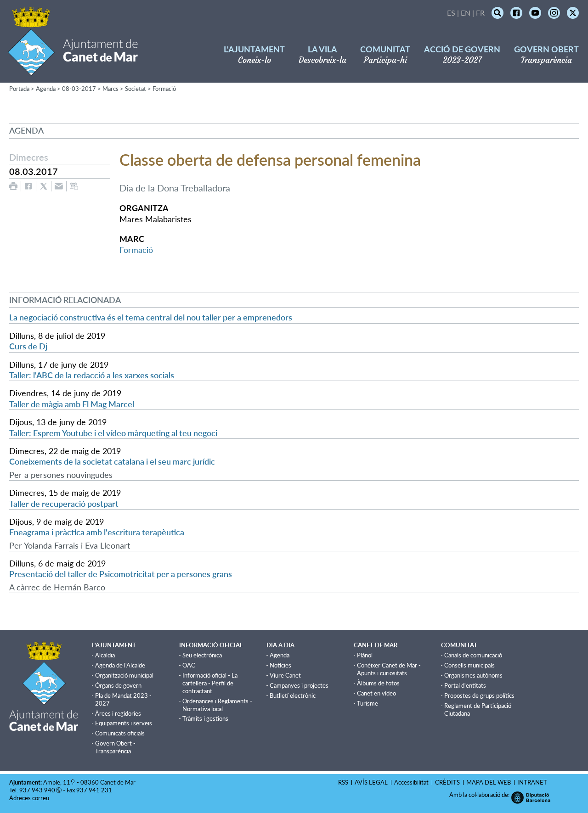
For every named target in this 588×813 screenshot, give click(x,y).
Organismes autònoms (473, 675)
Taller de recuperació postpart (64, 504)
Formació (164, 88)
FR (480, 12)
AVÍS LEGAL (371, 782)
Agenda (46, 88)
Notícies (280, 665)
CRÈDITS (447, 782)
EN (465, 12)
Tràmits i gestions (205, 718)
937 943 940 (37, 790)
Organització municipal (124, 675)
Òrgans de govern (118, 685)
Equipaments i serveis (123, 723)
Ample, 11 (56, 782)
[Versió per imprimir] (13, 186)
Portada (19, 88)
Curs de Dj (28, 346)
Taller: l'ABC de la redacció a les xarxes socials (91, 375)
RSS (343, 782)
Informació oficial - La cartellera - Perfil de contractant (209, 683)
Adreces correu (30, 798)
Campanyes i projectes (299, 685)
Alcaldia (105, 655)
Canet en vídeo (376, 693)
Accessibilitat (411, 782)
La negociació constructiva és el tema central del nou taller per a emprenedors (150, 317)
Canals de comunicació (473, 655)
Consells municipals (469, 665)
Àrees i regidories (118, 713)
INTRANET (532, 782)
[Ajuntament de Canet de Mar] (73, 70)
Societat (135, 88)
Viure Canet (285, 675)
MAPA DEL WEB (488, 782)
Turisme (367, 703)
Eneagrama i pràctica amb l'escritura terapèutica (96, 532)
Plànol (365, 655)
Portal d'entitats (465, 685)
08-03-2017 (79, 88)
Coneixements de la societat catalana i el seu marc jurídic (112, 461)
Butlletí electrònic (293, 695)
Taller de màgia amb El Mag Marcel (71, 404)
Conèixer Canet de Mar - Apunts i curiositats (389, 669)
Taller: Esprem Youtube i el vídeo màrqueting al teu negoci (113, 433)
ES (451, 12)
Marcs (110, 88)
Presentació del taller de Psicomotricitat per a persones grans (120, 574)
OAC (188, 665)
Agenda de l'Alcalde (120, 665)
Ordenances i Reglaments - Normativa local (217, 704)
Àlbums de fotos (378, 683)
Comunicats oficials (120, 733)
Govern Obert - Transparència (115, 747)
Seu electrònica (202, 655)
